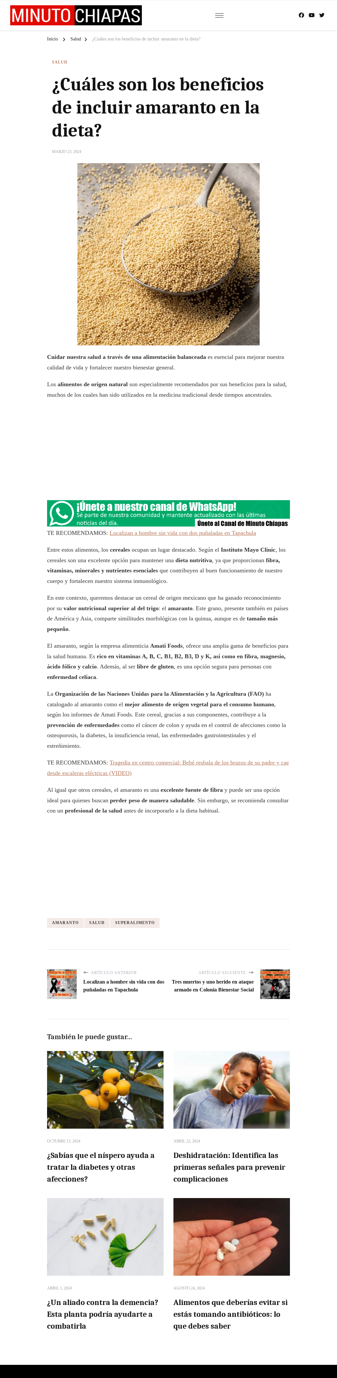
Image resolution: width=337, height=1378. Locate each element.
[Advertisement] (168, 453)
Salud (59, 62)
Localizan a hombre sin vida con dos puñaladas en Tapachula (183, 533)
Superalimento (135, 922)
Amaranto (65, 922)
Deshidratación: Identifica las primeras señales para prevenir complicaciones (229, 1167)
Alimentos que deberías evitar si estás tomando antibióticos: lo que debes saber (230, 1314)
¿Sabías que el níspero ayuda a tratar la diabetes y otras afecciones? (101, 1167)
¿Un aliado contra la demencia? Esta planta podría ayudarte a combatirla (102, 1314)
